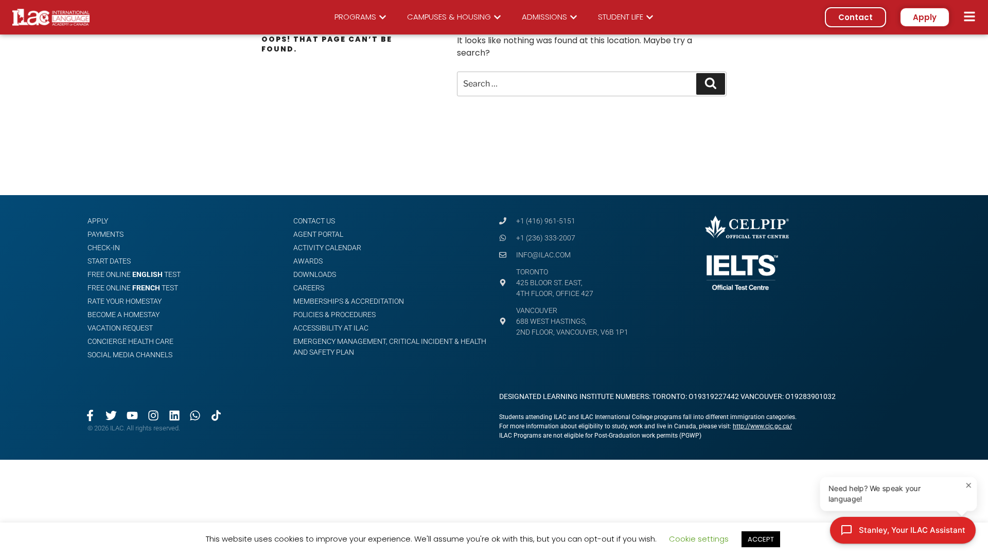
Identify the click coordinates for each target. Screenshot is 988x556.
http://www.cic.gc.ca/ (762, 426)
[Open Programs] (382, 17)
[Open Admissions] (573, 17)
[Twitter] (111, 415)
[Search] (710, 84)
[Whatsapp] (195, 415)
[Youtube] (132, 415)
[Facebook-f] (90, 415)
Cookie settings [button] (699, 538)
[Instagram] (153, 415)
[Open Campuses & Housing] (497, 17)
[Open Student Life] (650, 17)
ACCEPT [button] (761, 539)
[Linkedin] (174, 415)
